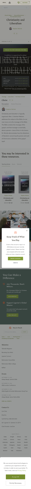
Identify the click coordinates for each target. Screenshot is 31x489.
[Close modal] (27, 230)
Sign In (15, 262)
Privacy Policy (22, 470)
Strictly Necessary (15, 483)
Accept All (15, 477)
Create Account (15, 258)
